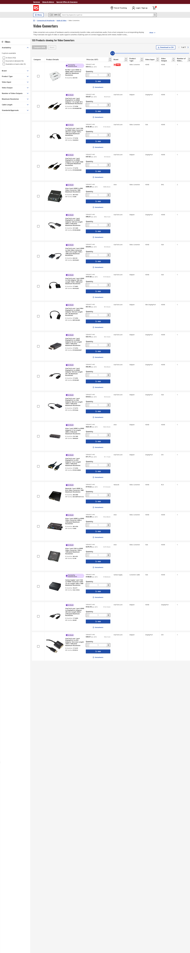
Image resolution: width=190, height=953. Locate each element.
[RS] (36, 8)
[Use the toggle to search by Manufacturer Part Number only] (59, 15)
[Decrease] (88, 75)
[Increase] (108, 75)
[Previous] (179, 47)
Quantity (89, 71)
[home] (34, 20)
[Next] (188, 47)
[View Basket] (154, 8)
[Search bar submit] (155, 15)
